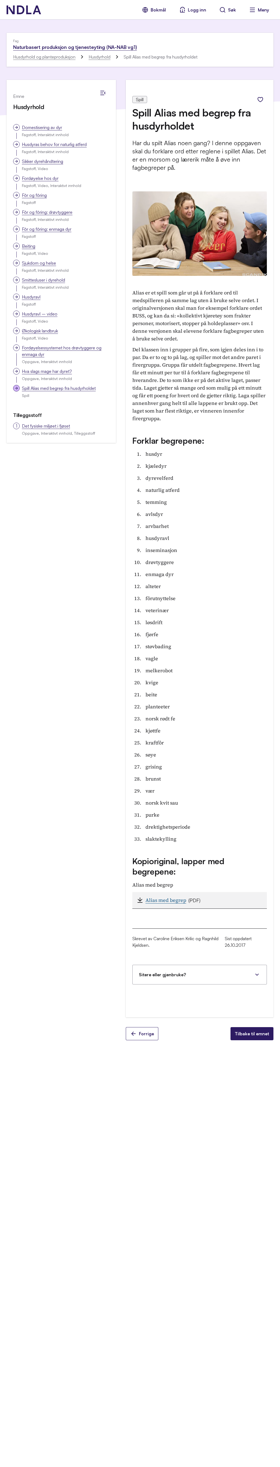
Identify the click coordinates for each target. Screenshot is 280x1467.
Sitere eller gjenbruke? (162, 974)
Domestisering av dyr (42, 127)
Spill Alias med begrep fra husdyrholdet (59, 388)
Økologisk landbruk (40, 331)
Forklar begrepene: (168, 441)
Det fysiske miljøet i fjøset (46, 426)
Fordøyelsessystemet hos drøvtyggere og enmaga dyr (61, 351)
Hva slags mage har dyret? (47, 371)
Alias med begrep (165, 900)
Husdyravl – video (39, 314)
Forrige (146, 1033)
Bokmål (158, 10)
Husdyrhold (99, 57)
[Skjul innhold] (102, 93)
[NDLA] (24, 9)
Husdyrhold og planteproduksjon (44, 57)
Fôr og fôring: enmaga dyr (46, 229)
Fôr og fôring (34, 195)
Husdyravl (31, 297)
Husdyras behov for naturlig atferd (54, 144)
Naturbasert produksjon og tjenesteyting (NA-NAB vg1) (75, 47)
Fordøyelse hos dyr (40, 178)
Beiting (28, 246)
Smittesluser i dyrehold (43, 280)
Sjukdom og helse (39, 263)
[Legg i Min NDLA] (260, 99)
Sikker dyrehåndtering (42, 161)
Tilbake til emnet (252, 1033)
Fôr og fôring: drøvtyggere (47, 212)
